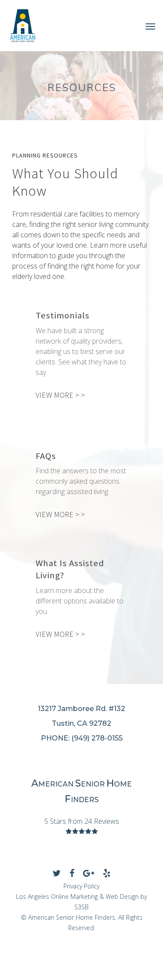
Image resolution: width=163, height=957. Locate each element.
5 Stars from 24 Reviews (81, 821)
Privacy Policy (81, 886)
